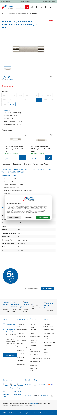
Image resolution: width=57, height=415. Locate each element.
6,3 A (46, 100)
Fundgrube (19, 361)
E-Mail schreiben (11, 324)
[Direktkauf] (36, 7)
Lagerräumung (20, 364)
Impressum (46, 358)
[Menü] (54, 7)
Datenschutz (31, 291)
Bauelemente (20, 354)
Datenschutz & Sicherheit (41, 413)
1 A (43, 95)
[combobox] (20, 7)
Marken (45, 349)
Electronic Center (35, 336)
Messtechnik (20, 350)
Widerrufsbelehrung (49, 342)
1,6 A (5, 100)
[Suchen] (27, 7)
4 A (32, 100)
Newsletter (33, 346)
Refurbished (20, 357)
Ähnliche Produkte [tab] (7, 130)
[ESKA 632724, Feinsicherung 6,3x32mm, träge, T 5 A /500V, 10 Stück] (28, 49)
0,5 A (21, 95)
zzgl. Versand (10, 79)
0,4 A (14, 95)
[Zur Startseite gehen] (7, 7)
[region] (28, 53)
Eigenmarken (34, 365)
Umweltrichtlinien (48, 333)
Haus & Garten (20, 336)
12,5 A (12, 104)
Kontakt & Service (48, 330)
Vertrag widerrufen (10, 355)
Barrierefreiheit (47, 346)
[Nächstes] (55, 147)
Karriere (32, 324)
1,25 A (49, 95)
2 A (12, 100)
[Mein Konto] (46, 7)
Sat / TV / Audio (21, 340)
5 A (40, 100)
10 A (5, 104)
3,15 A (26, 100)
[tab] (5, 164)
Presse (32, 333)
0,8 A (36, 95)
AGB (52, 413)
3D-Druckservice (35, 362)
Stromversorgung (21, 347)
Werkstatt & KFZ (21, 343)
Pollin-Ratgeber (34, 355)
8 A (53, 100)
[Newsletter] (32, 7)
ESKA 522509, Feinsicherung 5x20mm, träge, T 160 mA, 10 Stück (14, 149)
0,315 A (6, 95)
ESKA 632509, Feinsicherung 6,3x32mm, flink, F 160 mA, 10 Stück (40, 149)
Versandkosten (34, 403)
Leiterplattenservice (36, 358)
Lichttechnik (20, 333)
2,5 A (19, 100)
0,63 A (28, 95)
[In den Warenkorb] (22, 157)
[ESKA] (51, 25)
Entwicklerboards (21, 330)
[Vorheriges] (2, 147)
